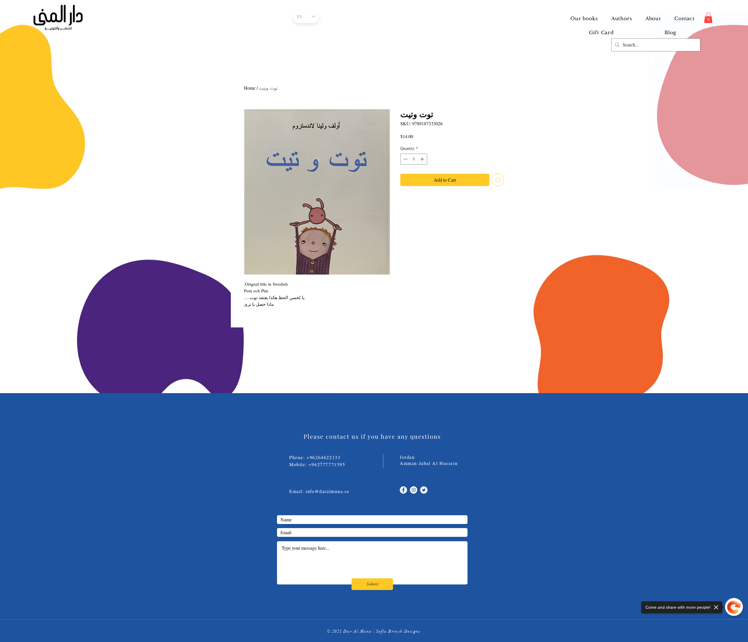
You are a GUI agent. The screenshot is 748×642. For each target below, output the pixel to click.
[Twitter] (423, 490)
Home (249, 88)
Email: (297, 491)
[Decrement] (404, 159)
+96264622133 (323, 457)
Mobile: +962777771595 (320, 464)
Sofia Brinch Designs (398, 631)
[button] (622, 18)
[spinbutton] (413, 159)
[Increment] (422, 159)
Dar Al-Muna (357, 631)
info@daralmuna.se (327, 491)
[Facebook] (403, 490)
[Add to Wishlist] (498, 180)
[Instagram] (413, 490)
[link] (708, 18)
